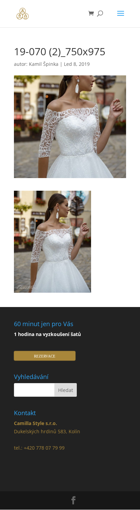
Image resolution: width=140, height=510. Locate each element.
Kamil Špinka (43, 64)
